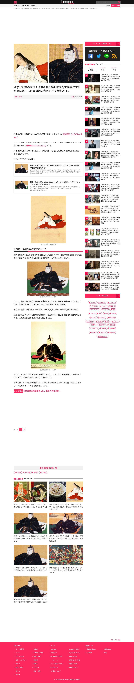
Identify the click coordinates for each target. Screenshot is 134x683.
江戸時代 (43, 472)
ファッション (20, 656)
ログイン (107, 6)
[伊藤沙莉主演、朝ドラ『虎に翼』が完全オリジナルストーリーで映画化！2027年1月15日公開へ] (92, 144)
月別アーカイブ (73, 664)
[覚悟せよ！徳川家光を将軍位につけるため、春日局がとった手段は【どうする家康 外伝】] (30, 492)
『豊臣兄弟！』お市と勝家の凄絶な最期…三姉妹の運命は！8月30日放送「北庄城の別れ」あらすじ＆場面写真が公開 (110, 287)
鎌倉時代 (112, 329)
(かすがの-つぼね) (36, 145)
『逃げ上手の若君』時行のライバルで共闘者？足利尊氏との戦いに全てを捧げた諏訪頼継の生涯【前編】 (110, 110)
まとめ (36, 649)
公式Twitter (98, 56)
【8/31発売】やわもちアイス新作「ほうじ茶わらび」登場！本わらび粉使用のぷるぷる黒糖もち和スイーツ (110, 209)
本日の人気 (54, 667)
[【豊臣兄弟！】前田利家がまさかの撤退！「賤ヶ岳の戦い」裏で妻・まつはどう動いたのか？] (92, 177)
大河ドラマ (112, 302)
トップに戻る (116, 640)
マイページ (54, 660)
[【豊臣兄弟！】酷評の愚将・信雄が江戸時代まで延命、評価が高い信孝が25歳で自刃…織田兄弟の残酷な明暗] (92, 155)
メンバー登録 (115, 6)
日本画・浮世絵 (38, 653)
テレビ (94, 317)
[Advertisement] (48, 27)
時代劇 (114, 314)
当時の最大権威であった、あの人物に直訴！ (37, 391)
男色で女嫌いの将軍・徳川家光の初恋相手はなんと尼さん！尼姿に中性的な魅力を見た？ (55, 166)
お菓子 (93, 314)
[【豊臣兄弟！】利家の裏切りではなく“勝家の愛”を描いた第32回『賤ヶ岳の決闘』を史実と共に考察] (92, 243)
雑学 (114, 310)
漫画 (106, 314)
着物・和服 (37, 656)
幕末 (100, 314)
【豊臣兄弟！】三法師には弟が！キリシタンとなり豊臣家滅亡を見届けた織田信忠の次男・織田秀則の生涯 (110, 99)
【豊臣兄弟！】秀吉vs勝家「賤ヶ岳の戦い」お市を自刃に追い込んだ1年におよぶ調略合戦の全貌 (110, 77)
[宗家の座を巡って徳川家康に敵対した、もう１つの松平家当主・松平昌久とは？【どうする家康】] (66, 555)
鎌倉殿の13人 (103, 336)
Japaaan (67, 2)
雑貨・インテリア (21, 660)
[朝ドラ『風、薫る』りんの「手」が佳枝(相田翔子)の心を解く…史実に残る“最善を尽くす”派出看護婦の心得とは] (92, 276)
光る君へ (103, 332)
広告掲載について (56, 656)
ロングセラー (95, 310)
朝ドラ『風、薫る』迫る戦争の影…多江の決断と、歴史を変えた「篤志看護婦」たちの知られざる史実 (110, 88)
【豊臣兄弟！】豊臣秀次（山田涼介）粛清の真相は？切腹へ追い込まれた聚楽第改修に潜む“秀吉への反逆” (110, 187)
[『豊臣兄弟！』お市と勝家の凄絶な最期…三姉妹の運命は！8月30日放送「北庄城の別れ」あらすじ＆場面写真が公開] (92, 287)
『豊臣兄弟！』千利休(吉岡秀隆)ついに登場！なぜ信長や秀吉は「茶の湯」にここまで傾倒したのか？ (110, 264)
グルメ (18, 664)
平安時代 (94, 306)
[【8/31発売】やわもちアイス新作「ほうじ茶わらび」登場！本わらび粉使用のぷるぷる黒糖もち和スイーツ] (92, 210)
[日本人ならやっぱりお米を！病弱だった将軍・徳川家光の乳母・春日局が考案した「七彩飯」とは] (66, 492)
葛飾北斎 (112, 332)
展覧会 (104, 329)
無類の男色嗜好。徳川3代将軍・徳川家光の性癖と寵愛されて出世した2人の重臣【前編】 (31, 600)
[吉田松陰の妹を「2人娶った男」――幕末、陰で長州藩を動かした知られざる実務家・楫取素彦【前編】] (92, 254)
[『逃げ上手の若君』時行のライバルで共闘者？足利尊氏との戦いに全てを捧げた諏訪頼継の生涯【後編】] (92, 166)
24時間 (90, 69)
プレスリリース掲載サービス (102, 44)
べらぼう (102, 317)
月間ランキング (56, 671)
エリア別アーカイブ (57, 664)
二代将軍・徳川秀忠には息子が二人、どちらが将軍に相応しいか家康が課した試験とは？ (30, 568)
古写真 (18, 675)
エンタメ (36, 667)
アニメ (103, 306)
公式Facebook (91, 56)
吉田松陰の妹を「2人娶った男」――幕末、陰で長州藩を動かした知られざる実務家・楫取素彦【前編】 (110, 253)
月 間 (114, 69)
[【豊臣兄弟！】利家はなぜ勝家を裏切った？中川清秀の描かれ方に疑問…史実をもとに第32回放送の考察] (92, 133)
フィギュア (94, 329)
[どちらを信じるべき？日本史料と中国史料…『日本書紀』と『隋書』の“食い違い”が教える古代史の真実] (92, 122)
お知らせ (54, 653)
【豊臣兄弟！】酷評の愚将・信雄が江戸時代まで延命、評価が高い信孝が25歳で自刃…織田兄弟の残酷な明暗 (110, 154)
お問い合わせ (73, 656)
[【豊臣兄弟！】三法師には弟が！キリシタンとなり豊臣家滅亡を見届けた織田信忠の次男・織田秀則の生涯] (92, 100)
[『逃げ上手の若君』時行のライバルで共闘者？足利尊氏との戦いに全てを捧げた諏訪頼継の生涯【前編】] (92, 111)
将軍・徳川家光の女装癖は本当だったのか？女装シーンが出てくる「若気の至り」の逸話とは (55, 183)
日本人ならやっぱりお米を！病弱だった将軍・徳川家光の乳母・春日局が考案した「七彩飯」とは (66, 506)
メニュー (15, 2)
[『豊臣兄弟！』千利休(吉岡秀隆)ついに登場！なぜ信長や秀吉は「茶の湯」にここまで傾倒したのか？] (92, 265)
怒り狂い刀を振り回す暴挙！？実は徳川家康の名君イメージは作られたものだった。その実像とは (66, 538)
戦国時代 (102, 302)
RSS (114, 56)
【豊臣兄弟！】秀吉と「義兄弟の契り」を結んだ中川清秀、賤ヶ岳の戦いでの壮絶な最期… (110, 220)
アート (18, 653)
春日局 (36, 472)
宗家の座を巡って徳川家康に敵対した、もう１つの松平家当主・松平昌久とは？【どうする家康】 (66, 570)
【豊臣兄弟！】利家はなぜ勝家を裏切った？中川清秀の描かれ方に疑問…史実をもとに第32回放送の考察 (110, 132)
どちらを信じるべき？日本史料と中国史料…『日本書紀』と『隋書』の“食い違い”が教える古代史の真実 (110, 121)
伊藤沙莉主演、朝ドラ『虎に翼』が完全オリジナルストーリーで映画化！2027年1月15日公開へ (110, 143)
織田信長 (112, 317)
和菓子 (36, 664)
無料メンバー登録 (74, 660)
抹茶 (108, 321)
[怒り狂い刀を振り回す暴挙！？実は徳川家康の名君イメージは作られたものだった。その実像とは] (66, 523)
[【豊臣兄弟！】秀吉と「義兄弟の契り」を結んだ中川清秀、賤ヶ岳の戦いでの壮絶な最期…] (92, 221)
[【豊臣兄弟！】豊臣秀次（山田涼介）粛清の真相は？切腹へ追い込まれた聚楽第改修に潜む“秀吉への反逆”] (92, 188)
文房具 (93, 325)
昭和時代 (94, 332)
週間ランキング (74, 667)
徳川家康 (27, 472)
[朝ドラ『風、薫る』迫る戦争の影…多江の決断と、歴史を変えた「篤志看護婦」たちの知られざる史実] (92, 89)
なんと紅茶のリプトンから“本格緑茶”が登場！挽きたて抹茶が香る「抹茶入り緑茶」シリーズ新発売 (110, 231)
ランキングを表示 (102, 296)
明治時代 (90, 321)
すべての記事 (20, 649)
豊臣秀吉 (112, 325)
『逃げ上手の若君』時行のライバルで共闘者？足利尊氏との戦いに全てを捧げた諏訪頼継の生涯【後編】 (110, 165)
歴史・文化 (35, 8)
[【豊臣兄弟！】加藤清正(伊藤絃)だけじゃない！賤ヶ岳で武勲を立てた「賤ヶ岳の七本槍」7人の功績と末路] (92, 199)
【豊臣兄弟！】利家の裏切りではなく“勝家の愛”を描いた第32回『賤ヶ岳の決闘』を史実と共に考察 (110, 242)
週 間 (102, 69)
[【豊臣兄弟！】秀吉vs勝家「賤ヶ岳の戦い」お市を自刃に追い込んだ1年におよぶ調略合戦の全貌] (92, 78)
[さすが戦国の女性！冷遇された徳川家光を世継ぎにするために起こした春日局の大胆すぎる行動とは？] (48, 63)
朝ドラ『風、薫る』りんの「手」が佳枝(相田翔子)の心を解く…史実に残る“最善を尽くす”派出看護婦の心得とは (110, 276)
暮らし (18, 671)
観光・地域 (19, 667)
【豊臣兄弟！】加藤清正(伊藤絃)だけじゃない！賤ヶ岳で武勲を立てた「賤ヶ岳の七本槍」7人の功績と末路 (110, 198)
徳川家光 (18, 472)
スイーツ (106, 310)
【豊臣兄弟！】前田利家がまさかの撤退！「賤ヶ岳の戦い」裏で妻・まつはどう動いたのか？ (110, 176)
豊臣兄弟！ (102, 325)
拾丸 (73, 97)
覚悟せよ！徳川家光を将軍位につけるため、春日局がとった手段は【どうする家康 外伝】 (31, 505)
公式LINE (106, 56)
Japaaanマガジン (26, 8)
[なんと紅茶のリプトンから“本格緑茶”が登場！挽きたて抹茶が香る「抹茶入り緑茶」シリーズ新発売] (92, 232)
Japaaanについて (74, 653)
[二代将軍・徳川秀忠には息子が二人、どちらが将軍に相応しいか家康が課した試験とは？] (30, 555)
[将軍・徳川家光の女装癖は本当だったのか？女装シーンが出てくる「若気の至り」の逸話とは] (30, 523)
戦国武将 (112, 306)
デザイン (116, 321)
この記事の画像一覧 (49, 468)
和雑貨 (36, 660)
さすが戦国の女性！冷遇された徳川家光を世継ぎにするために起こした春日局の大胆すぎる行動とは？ (69, 8)
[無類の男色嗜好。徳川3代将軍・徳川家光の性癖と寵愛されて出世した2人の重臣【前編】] (30, 587)
